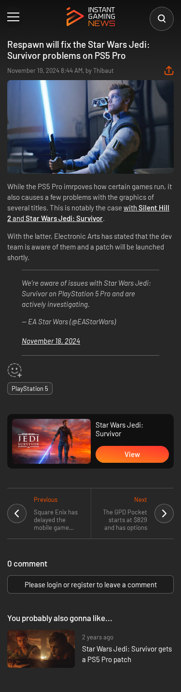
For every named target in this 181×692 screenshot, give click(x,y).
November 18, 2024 (51, 340)
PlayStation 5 (30, 388)
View (132, 454)
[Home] (91, 17)
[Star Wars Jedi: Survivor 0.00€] (51, 441)
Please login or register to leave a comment (91, 584)
